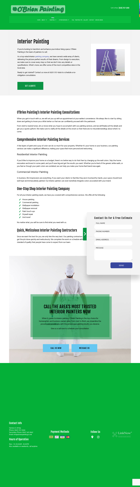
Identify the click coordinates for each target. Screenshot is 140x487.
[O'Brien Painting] (38, 9)
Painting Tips (78, 20)
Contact (91, 20)
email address (102, 239)
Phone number (102, 231)
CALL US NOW (56, 348)
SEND (121, 265)
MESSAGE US (84, 348)
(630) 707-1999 (124, 8)
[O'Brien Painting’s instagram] (98, 437)
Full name (100, 223)
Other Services (63, 20)
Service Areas (99, 20)
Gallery (85, 20)
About (43, 20)
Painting (52, 20)
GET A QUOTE (30, 86)
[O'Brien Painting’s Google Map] (92, 437)
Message (99, 248)
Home (38, 20)
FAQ (73, 20)
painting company (42, 56)
